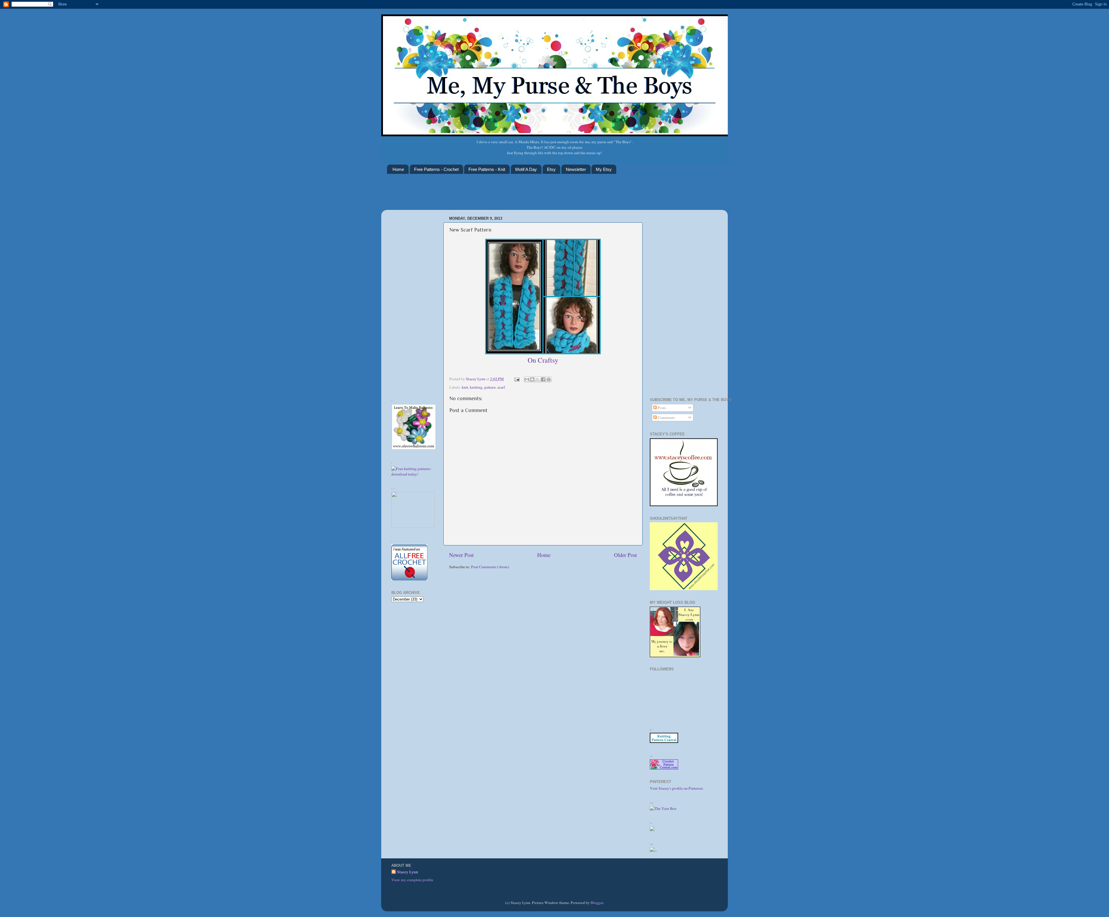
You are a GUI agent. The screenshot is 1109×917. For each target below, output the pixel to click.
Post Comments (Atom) (490, 566)
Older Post (625, 554)
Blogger (597, 902)
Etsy (551, 169)
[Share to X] (538, 379)
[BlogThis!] (532, 379)
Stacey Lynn (407, 872)
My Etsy (604, 169)
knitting (476, 387)
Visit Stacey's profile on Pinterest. (677, 788)
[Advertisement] (492, 195)
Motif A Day (526, 169)
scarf (501, 387)
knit (465, 387)
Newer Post (461, 554)
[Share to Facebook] (543, 379)
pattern (490, 387)
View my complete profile (412, 879)
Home (398, 169)
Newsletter (576, 169)
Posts (661, 407)
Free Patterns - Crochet (436, 169)
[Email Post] (516, 378)
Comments (666, 417)
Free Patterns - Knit (486, 169)
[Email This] (527, 379)
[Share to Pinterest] (549, 379)
